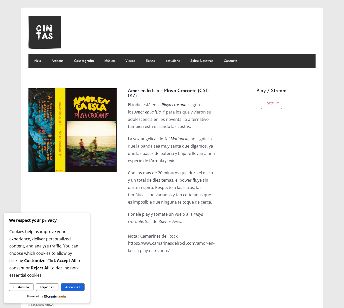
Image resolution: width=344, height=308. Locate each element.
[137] (72, 130)
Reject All (47, 287)
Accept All (72, 287)
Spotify (272, 103)
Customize (21, 287)
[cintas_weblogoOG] (44, 17)
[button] (249, 61)
